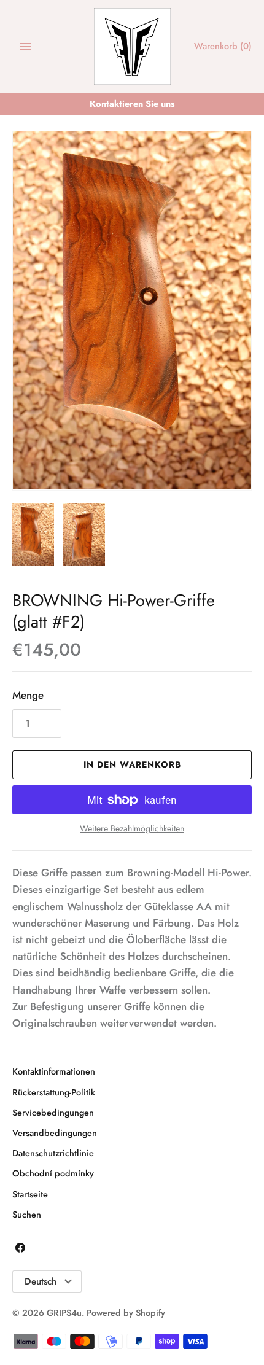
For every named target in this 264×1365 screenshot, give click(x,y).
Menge (28, 695)
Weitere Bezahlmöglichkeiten (132, 828)
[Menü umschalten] (25, 46)
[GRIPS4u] (132, 46)
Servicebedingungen (53, 1112)
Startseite (30, 1194)
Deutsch (40, 1281)
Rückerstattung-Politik (53, 1092)
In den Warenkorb (132, 764)
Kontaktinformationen (53, 1071)
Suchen (26, 1214)
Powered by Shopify (126, 1313)
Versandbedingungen (54, 1133)
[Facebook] (20, 1250)
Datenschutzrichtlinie (53, 1153)
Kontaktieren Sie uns (132, 104)
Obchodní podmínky (53, 1173)
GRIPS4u (64, 1313)
